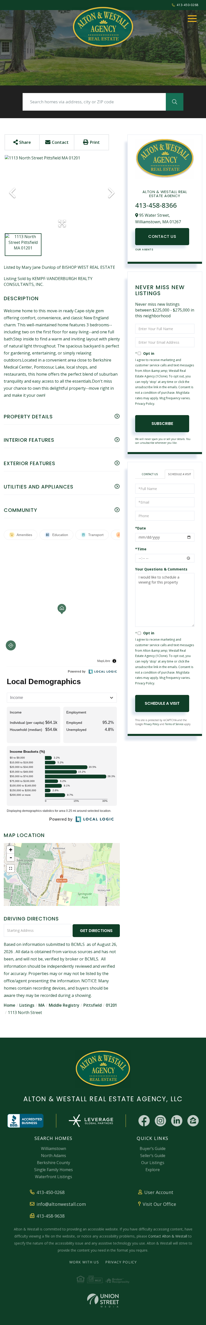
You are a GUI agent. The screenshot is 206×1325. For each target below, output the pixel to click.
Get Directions (96, 931)
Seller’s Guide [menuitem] (152, 1155)
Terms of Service (174, 724)
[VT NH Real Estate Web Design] (103, 1300)
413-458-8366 (156, 205)
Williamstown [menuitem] (53, 1148)
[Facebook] (144, 1120)
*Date (140, 528)
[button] (174, 102)
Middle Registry (64, 1005)
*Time (140, 549)
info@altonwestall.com (61, 1204)
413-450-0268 (187, 5)
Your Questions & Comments (161, 569)
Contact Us (162, 236)
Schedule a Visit (179, 474)
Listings (26, 1005)
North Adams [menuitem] (53, 1155)
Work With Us (84, 1262)
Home (9, 1005)
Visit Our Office (159, 1204)
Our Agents (144, 249)
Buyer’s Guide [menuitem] (153, 1148)
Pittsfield (92, 1005)
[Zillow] (193, 1120)
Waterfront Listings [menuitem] (53, 1176)
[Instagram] (160, 1120)
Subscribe (162, 423)
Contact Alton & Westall (167, 1236)
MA (41, 1005)
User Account (158, 1192)
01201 (111, 1005)
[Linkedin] (176, 1120)
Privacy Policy (144, 404)
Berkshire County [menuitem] (53, 1162)
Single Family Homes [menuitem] (53, 1169)
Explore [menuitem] (152, 1169)
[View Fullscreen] (10, 868)
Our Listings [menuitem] (152, 1162)
